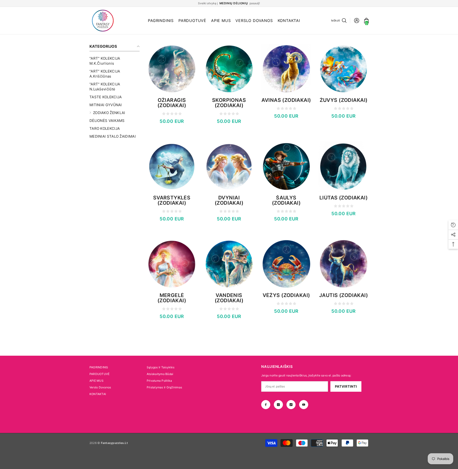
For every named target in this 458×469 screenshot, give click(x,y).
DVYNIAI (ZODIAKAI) (229, 200)
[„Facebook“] (265, 404)
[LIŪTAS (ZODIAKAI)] (343, 166)
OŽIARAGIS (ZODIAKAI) (171, 103)
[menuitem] (114, 60)
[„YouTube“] (303, 404)
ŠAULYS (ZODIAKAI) (286, 200)
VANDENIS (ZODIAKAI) (229, 298)
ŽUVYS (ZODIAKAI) (344, 100)
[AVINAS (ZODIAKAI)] (286, 69)
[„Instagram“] (278, 404)
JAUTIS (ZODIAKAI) (343, 295)
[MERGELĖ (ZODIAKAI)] (172, 264)
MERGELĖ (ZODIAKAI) (171, 298)
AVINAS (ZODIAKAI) (286, 100)
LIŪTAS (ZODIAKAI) (343, 197)
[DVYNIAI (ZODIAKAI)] (229, 166)
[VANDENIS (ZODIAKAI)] (229, 264)
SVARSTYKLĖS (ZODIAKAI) (172, 200)
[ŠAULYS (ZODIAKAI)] (286, 166)
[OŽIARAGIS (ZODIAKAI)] (172, 69)
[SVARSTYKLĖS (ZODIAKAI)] (172, 166)
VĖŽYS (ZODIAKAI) (286, 295)
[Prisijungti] (357, 20)
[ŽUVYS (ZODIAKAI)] (343, 69)
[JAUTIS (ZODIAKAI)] (343, 264)
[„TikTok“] (291, 404)
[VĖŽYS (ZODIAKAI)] (286, 264)
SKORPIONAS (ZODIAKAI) (229, 103)
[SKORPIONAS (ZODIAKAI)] (229, 69)
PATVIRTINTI (346, 386)
